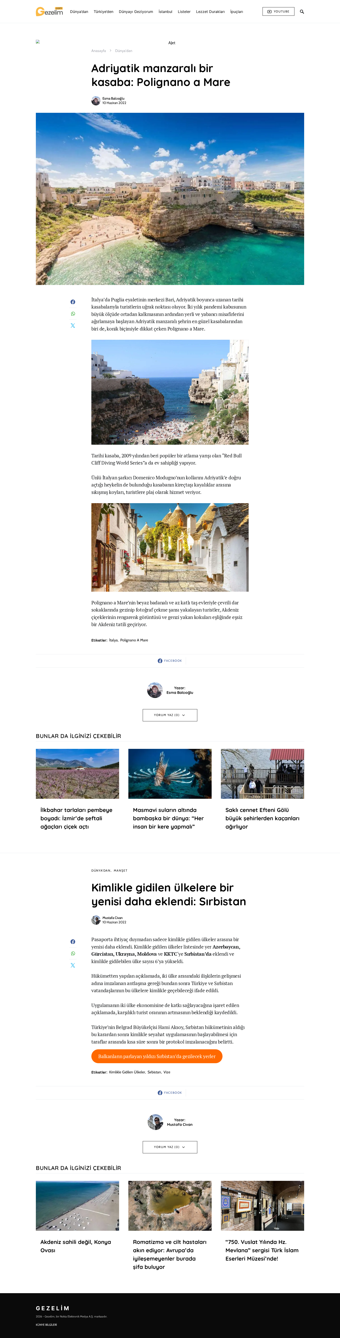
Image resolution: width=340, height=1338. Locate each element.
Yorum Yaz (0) (166, 715)
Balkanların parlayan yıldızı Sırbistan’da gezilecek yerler (157, 1056)
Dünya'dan (123, 51)
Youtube (282, 11)
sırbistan (154, 1072)
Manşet (121, 870)
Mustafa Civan (112, 918)
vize (167, 1072)
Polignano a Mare (134, 640)
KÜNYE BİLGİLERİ (46, 1324)
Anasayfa (98, 51)
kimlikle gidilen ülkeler (127, 1072)
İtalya (113, 640)
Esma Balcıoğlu (113, 98)
